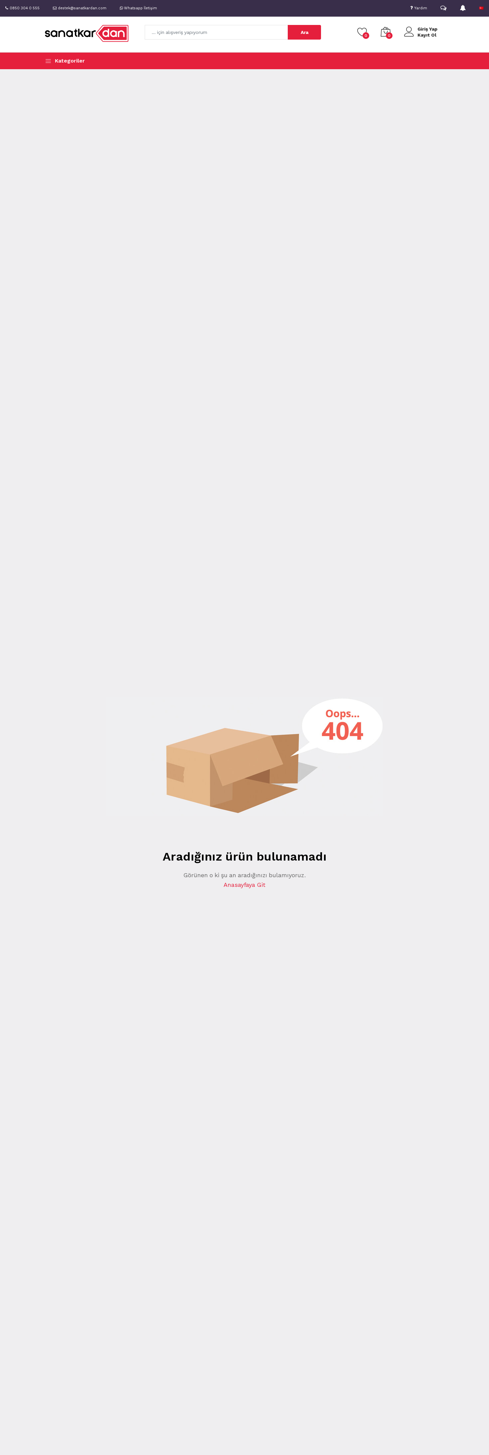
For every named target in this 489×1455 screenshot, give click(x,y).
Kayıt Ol (426, 35)
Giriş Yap (427, 29)
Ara (304, 32)
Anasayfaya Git (244, 884)
